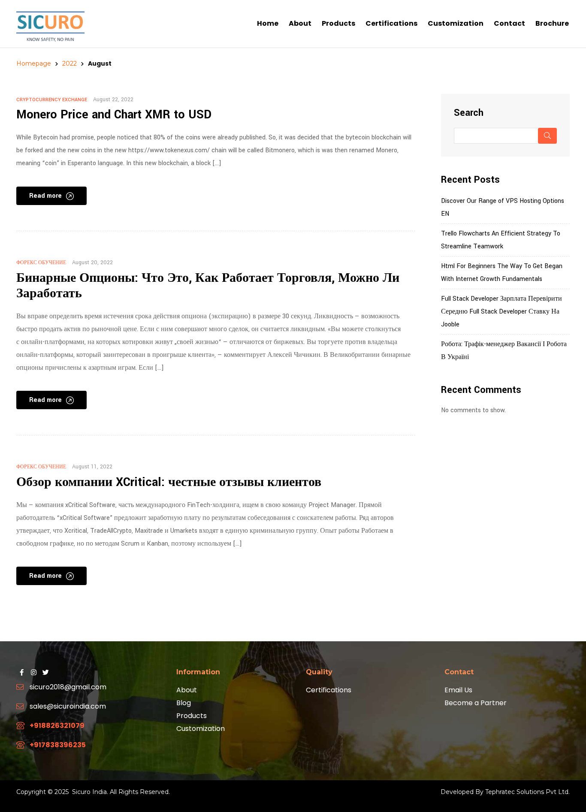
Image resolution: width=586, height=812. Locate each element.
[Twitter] (45, 672)
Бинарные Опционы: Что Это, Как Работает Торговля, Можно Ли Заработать (207, 286)
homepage (33, 63)
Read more (45, 195)
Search (468, 113)
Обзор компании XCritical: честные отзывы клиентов (168, 482)
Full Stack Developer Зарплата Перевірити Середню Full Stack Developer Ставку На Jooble (501, 311)
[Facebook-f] (21, 672)
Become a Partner (475, 703)
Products (191, 716)
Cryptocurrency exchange (51, 100)
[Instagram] (33, 672)
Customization (200, 729)
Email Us (458, 690)
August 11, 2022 (92, 467)
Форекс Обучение (41, 263)
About (186, 690)
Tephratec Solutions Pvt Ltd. (527, 792)
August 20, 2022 (92, 262)
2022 (69, 63)
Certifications (328, 690)
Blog (183, 703)
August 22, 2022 (113, 99)
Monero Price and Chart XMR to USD (113, 114)
